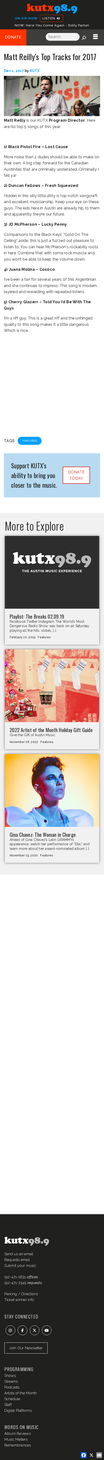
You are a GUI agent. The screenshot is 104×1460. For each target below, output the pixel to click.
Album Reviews (17, 1433)
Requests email (17, 1260)
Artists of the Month (20, 1393)
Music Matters (16, 1439)
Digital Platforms (18, 1410)
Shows (10, 1375)
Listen (49, 18)
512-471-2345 (15, 1283)
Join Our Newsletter (26, 1348)
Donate (13, 37)
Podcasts (12, 1387)
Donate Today (76, 475)
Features (29, 440)
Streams (11, 1381)
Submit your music (20, 1265)
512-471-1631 (15, 1277)
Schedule (12, 1399)
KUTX (34, 71)
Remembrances (17, 1445)
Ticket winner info (19, 1300)
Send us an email (18, 1254)
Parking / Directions (21, 1294)
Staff (8, 1405)
